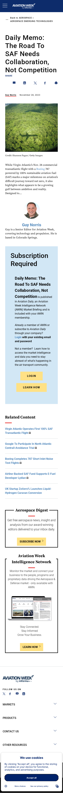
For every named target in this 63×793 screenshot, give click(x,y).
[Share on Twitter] (35, 84)
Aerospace (25, 18)
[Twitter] (4, 694)
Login (31, 376)
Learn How (31, 387)
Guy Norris (10, 95)
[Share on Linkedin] (24, 84)
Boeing (40, 169)
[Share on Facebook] (45, 84)
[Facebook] (10, 694)
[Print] (56, 84)
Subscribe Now (30, 541)
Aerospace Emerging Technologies (31, 21)
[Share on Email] (14, 84)
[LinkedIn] (23, 694)
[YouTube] (17, 694)
